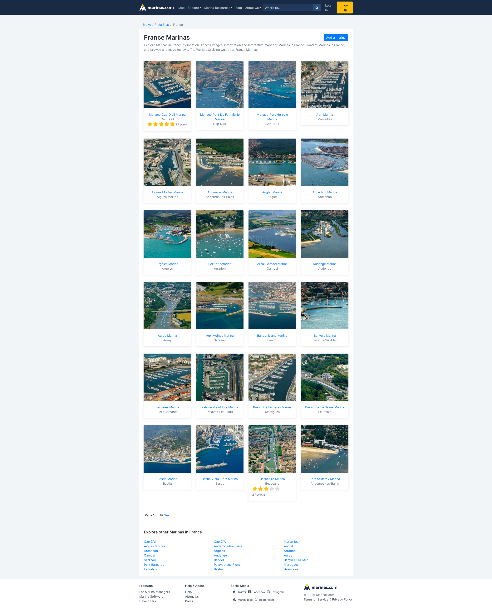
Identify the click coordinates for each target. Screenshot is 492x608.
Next (167, 515)
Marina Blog (245, 599)
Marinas (163, 25)
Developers (147, 601)
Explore (193, 8)
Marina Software (151, 596)
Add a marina (336, 37)
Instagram (278, 592)
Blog (238, 8)
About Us (252, 8)
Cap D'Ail (220, 541)
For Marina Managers (154, 592)
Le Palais (150, 569)
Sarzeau (150, 560)
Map (181, 8)
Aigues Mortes (154, 546)
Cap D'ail (150, 541)
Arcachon (151, 551)
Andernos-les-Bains (228, 546)
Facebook (259, 592)
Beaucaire (291, 569)
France (178, 25)
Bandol (219, 560)
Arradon (290, 551)
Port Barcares (154, 564)
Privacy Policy (342, 599)
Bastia (218, 569)
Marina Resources (217, 8)
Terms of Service (316, 599)
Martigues (291, 564)
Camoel (149, 555)
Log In (328, 7)
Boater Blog (266, 599)
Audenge (220, 555)
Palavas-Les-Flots (227, 564)
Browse (147, 25)
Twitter (242, 592)
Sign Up (345, 7)
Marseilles (291, 541)
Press (189, 601)
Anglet (288, 546)
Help (188, 592)
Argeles (219, 551)
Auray (288, 555)
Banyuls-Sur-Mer (296, 560)
